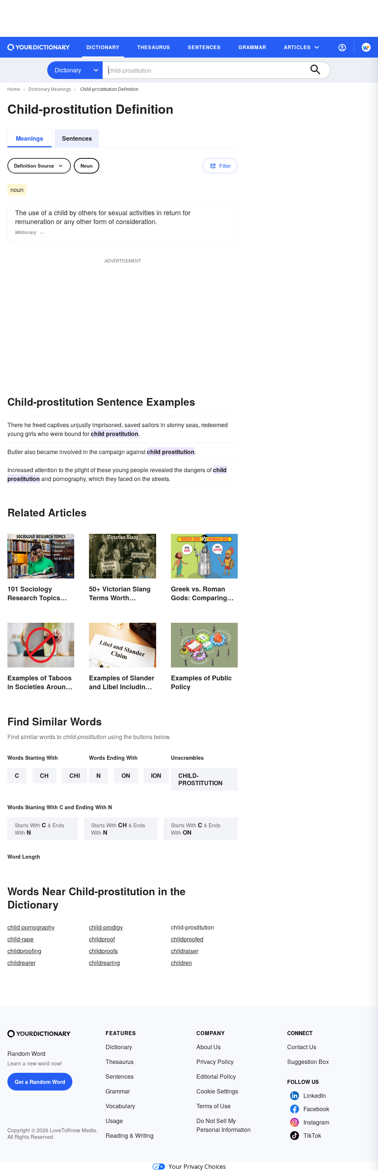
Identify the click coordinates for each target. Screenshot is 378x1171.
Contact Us (301, 1047)
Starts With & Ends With (39, 829)
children (181, 962)
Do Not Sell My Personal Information (223, 1125)
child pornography (31, 927)
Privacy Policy (215, 1061)
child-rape (20, 939)
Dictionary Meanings (49, 89)
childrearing (104, 962)
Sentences (77, 138)
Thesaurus (120, 1061)
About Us (208, 1047)
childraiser (184, 951)
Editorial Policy (216, 1076)
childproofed (187, 939)
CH (44, 775)
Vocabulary (120, 1106)
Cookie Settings (217, 1091)
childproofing (24, 951)
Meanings (29, 138)
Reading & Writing (130, 1135)
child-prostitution (200, 779)
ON (125, 775)
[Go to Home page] (38, 47)
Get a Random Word (40, 1081)
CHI (74, 775)
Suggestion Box (308, 1061)
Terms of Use (213, 1106)
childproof (102, 939)
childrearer (21, 962)
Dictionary (68, 70)
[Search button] (319, 70)
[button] (342, 47)
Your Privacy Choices (197, 1167)
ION (156, 775)
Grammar (118, 1091)
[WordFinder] (366, 47)
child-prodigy (106, 927)
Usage (114, 1120)
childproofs (103, 951)
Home (13, 89)
